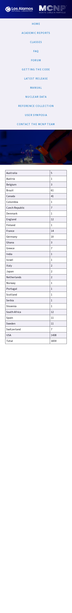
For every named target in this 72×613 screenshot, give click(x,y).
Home (36, 24)
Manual (36, 88)
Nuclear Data (36, 97)
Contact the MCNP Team (36, 124)
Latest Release (36, 79)
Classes (36, 42)
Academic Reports (36, 33)
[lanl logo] (19, 12)
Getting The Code (36, 69)
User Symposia (36, 115)
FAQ (36, 51)
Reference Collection (36, 106)
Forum (36, 60)
